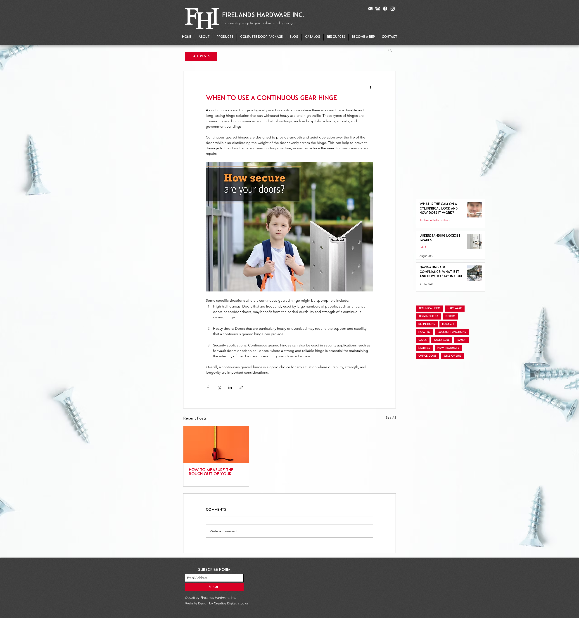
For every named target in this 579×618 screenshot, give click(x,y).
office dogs (427, 356)
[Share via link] (241, 387)
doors (450, 316)
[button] (225, 37)
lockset (448, 324)
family (461, 340)
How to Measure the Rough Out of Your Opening (211, 472)
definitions (426, 324)
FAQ (423, 247)
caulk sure (442, 340)
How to (424, 332)
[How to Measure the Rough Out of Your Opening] (216, 444)
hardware (455, 308)
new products (448, 348)
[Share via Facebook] (208, 387)
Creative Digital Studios (231, 603)
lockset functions (452, 332)
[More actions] (370, 87)
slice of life (452, 356)
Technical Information (435, 220)
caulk (422, 340)
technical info (429, 308)
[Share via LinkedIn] (230, 387)
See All (391, 417)
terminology (428, 316)
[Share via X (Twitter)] (219, 387)
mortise (424, 348)
